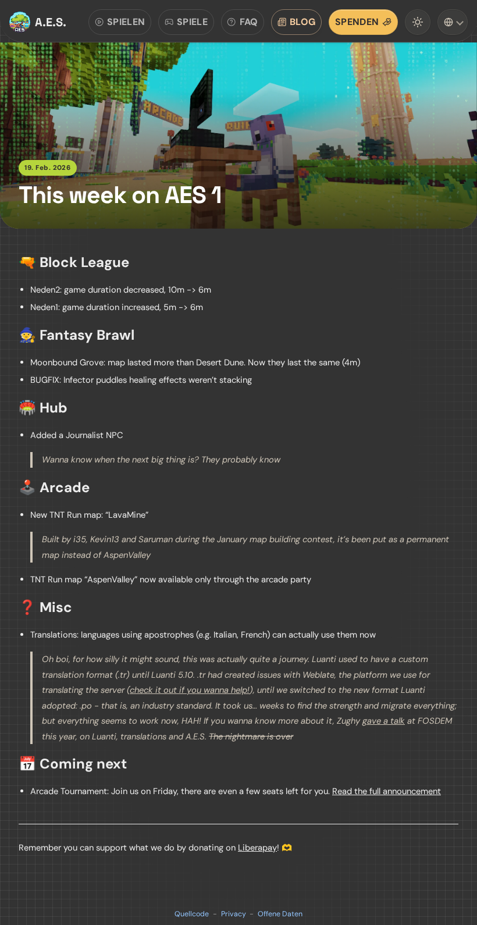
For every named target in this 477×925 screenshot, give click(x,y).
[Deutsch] (452, 22)
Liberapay (257, 847)
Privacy (233, 914)
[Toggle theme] (417, 22)
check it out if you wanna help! (190, 690)
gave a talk (383, 721)
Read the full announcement (386, 791)
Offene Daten (280, 914)
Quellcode (192, 914)
